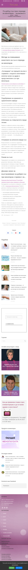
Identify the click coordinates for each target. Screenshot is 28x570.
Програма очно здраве (6, 557)
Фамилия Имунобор (5, 541)
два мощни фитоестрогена (12, 186)
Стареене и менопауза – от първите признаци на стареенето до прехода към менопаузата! (18, 287)
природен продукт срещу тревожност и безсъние (13, 182)
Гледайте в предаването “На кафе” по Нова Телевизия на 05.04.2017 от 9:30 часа (14, 419)
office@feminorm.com (7, 1)
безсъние (8, 223)
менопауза (23, 223)
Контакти (5, 529)
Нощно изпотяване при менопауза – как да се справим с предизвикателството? (18, 257)
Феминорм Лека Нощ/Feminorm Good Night (11, 180)
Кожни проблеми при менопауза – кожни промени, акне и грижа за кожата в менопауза (18, 277)
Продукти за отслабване (6, 559)
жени (19, 223)
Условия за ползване (7, 532)
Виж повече (19, 567)
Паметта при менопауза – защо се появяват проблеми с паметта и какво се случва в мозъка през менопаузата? (18, 247)
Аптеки (4, 526)
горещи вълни (14, 223)
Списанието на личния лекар (7, 548)
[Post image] (5, 246)
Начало (4, 513)
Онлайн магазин (4, 543)
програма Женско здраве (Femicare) (11, 50)
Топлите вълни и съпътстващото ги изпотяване (12, 83)
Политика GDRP (6, 535)
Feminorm (6, 485)
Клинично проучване (5, 555)
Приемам (12, 567)
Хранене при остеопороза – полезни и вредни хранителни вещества (18, 296)
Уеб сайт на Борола (5, 546)
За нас (4, 516)
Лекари (4, 523)
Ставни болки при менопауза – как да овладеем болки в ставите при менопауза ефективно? (18, 267)
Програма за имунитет (6, 554)
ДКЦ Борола (3, 544)
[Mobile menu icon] (2, 5)
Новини (4, 519)
